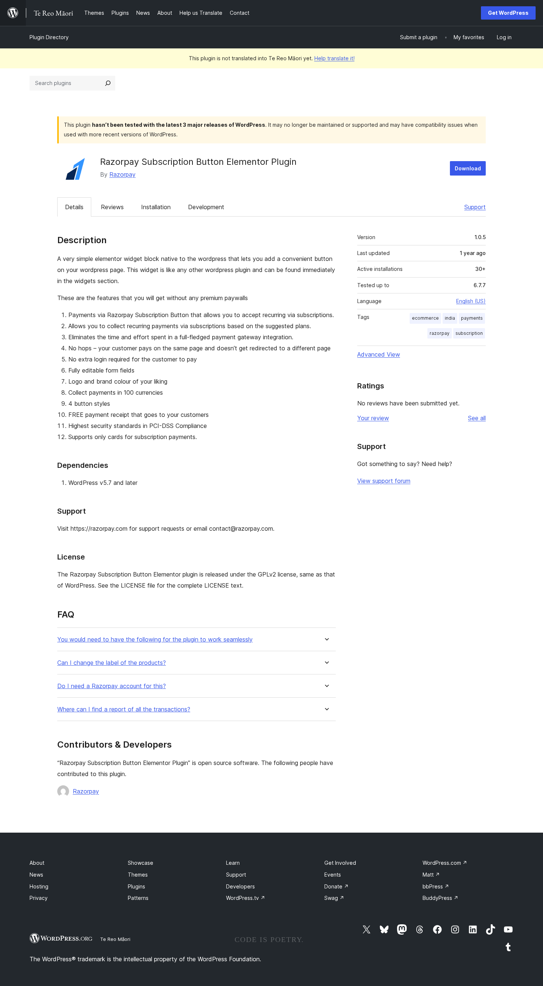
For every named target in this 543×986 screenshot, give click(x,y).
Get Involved (340, 863)
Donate (336, 886)
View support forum (383, 480)
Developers (240, 886)
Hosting (39, 886)
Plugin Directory (49, 37)
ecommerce (425, 318)
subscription (469, 333)
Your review (373, 418)
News (36, 874)
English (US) (471, 301)
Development (206, 207)
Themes (138, 874)
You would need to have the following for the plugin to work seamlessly (155, 639)
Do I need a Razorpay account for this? (111, 686)
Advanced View (378, 354)
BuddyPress (440, 898)
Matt (431, 874)
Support (475, 207)
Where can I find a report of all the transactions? (123, 709)
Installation (156, 207)
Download (468, 168)
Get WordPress (508, 13)
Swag (334, 898)
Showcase (140, 863)
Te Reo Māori (115, 939)
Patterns (138, 898)
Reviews (112, 207)
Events (332, 874)
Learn (233, 863)
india (450, 318)
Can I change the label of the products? (111, 662)
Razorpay (122, 174)
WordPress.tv (245, 898)
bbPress (436, 886)
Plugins (136, 886)
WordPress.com (445, 863)
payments (472, 318)
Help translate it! (334, 58)
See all (477, 418)
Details (74, 207)
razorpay (440, 333)
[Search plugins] (107, 83)
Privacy (39, 898)
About (37, 863)
